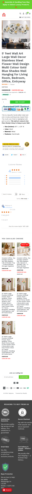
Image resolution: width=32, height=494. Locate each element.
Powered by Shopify (21, 393)
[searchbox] (8, 194)
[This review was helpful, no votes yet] (24, 226)
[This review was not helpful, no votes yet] (27, 226)
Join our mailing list (16, 373)
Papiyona (10, 393)
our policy (4, 479)
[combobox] (23, 198)
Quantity (4, 99)
